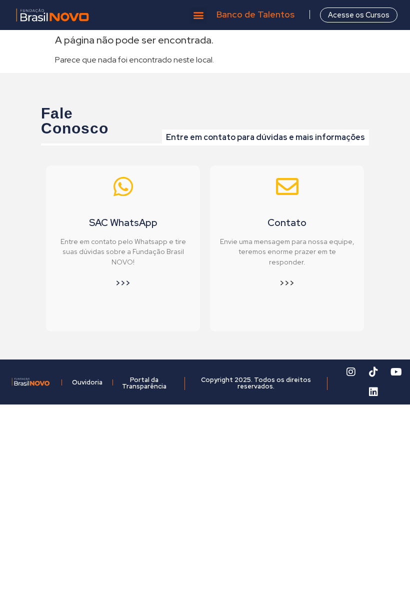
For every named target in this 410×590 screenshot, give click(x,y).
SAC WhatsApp (123, 222)
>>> (123, 283)
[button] (198, 15)
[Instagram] (351, 372)
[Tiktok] (374, 372)
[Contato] (287, 187)
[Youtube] (396, 372)
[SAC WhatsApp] (123, 187)
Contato (287, 222)
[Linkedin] (374, 392)
